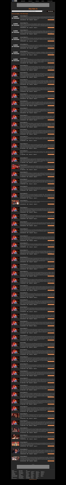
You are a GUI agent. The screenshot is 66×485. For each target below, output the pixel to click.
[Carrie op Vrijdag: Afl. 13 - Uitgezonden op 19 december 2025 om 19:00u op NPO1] (15, 140)
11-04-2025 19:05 (23, 283)
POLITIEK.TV (33, 9)
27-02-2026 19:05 (23, 119)
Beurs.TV (27, 472)
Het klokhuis (13, 473)
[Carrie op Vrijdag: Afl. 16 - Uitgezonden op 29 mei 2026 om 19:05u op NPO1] (15, 26)
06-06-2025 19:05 (23, 232)
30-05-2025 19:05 (23, 240)
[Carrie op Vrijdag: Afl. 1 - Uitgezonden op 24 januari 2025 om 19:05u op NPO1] (15, 353)
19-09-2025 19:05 (23, 212)
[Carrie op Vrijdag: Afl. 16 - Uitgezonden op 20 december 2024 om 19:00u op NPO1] (15, 360)
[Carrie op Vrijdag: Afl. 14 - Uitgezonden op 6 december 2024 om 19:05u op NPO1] (15, 374)
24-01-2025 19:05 (23, 354)
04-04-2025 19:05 (23, 290)
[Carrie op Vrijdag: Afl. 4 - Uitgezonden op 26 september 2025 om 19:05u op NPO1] (15, 204)
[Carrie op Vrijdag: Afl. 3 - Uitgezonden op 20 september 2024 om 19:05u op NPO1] (15, 445)
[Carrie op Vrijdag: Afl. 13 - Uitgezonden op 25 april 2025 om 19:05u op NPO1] (15, 267)
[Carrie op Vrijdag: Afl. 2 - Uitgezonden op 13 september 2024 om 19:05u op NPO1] (15, 452)
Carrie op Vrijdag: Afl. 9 (24, 72)
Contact (43, 1)
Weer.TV (42, 475)
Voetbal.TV (42, 474)
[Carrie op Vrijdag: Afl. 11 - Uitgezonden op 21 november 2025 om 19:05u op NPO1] (15, 154)
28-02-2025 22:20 (23, 318)
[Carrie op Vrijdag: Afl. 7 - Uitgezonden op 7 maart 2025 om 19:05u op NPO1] (15, 310)
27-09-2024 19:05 (23, 439)
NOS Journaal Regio (14, 475)
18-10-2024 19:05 (23, 418)
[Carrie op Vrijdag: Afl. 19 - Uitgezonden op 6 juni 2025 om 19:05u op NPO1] (15, 232)
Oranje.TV (37, 475)
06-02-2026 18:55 (23, 127)
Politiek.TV (37, 476)
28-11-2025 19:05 (23, 148)
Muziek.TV (32, 478)
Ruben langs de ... (21, 472)
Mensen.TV (31, 19)
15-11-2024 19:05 (22, 397)
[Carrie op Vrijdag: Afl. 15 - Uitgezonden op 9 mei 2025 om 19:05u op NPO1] (15, 253)
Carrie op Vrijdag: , (23, 342)
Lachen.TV (32, 475)
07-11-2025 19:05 (23, 169)
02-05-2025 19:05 (23, 261)
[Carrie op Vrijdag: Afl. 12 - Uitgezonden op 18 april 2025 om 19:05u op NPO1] (15, 275)
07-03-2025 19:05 (23, 311)
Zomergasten (21, 475)
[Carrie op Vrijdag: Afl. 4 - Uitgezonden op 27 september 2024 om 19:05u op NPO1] (15, 438)
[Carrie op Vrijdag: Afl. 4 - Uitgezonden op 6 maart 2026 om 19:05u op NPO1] (15, 111)
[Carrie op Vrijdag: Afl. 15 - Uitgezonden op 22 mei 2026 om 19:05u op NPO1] (15, 33)
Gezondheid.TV (28, 477)
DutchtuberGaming (14, 476)
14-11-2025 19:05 (22, 162)
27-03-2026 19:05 (23, 91)
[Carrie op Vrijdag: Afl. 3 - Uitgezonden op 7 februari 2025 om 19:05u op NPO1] (15, 339)
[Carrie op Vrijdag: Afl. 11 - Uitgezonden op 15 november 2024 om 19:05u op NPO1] (15, 396)
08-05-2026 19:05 (23, 48)
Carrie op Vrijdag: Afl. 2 (23, 122)
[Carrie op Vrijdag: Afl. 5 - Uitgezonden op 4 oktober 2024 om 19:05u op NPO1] (15, 431)
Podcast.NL (37, 1)
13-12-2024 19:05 (23, 368)
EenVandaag (13, 474)
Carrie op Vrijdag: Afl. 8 (24, 79)
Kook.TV (32, 474)
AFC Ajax (13, 472)
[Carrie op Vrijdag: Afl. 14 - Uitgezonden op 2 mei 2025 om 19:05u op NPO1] (15, 260)
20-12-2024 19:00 (23, 361)
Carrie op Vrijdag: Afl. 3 (24, 115)
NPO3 (27, 169)
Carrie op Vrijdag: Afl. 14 (24, 37)
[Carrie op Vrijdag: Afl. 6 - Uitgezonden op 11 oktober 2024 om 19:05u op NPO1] (15, 424)
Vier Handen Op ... (21, 473)
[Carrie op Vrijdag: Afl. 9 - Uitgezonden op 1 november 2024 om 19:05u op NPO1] (15, 403)
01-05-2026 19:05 (23, 54)
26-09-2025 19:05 (23, 204)
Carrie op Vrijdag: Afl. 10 (24, 65)
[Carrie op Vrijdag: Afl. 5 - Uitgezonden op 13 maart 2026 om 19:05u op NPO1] (15, 104)
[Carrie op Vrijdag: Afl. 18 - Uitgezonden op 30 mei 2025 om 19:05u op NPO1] (15, 239)
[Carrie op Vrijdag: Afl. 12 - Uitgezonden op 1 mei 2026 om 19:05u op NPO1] (15, 54)
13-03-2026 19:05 (23, 105)
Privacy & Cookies (49, 1)
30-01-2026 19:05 (23, 134)
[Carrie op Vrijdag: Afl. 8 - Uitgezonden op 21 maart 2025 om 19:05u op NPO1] (15, 303)
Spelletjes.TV (42, 472)
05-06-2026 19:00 (23, 19)
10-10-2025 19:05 (23, 190)
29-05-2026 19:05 (23, 27)
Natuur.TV (37, 471)
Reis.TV (37, 477)
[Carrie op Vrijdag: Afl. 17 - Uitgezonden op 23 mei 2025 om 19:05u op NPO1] (15, 246)
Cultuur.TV (27, 473)
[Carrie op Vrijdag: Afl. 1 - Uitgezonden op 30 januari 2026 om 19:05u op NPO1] (15, 133)
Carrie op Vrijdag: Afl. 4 (24, 108)
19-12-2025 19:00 (23, 140)
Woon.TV (42, 476)
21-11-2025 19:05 (22, 154)
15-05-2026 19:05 (23, 41)
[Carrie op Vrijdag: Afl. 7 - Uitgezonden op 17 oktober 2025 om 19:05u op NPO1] (15, 182)
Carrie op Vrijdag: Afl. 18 (24, 235)
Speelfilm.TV (42, 471)
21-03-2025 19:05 (23, 304)
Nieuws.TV (35, 19)
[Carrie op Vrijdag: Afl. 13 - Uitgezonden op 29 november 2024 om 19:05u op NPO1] (15, 381)
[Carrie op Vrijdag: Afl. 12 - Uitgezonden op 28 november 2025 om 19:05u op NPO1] (15, 147)
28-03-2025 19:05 (23, 297)
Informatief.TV (28, 478)
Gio (12, 477)
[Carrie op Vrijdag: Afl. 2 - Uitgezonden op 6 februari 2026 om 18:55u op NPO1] (15, 126)
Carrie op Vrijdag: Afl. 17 (24, 15)
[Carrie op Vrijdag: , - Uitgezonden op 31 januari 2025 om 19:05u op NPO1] (15, 346)
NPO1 (27, 19)
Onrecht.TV (37, 474)
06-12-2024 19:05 (23, 375)
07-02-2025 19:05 (23, 340)
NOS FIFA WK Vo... (21, 477)
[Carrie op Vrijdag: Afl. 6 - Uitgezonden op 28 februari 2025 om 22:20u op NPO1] (15, 317)
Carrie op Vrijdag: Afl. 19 (24, 228)
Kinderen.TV (32, 473)
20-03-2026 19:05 (23, 98)
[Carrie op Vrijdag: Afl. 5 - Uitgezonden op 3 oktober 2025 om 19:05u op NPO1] (15, 197)
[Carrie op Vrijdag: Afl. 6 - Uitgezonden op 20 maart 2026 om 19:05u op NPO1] (15, 97)
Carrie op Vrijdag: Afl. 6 (24, 93)
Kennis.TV (32, 472)
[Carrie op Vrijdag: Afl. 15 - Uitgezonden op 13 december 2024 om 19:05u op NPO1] (15, 367)
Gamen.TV (27, 475)
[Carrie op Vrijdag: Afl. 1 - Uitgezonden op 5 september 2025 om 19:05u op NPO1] (15, 225)
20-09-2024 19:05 (23, 446)
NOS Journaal (21, 471)
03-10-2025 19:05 (23, 198)
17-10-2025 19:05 (23, 183)
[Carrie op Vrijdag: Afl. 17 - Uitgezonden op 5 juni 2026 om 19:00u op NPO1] (15, 19)
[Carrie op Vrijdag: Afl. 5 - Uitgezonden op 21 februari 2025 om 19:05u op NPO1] (15, 324)
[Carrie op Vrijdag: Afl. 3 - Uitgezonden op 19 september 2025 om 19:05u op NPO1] (15, 211)
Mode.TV (32, 477)
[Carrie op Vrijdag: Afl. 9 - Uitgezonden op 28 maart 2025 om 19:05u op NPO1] (15, 296)
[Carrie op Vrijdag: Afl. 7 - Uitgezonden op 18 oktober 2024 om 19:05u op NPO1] (15, 417)
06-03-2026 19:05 (23, 112)
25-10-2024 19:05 (23, 411)
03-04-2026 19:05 (23, 84)
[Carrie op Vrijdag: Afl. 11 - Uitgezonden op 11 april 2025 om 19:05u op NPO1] (15, 282)
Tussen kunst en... (21, 478)
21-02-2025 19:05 (23, 325)
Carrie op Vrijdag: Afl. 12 (24, 51)
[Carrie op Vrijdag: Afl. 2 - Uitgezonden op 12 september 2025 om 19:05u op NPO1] (15, 218)
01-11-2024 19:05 (22, 404)
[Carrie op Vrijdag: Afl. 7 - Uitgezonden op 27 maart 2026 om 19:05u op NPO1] (15, 90)
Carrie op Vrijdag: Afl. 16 (24, 356)
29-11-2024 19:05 (23, 382)
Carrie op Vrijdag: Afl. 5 (24, 101)
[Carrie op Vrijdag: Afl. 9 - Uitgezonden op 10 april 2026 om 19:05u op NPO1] (15, 76)
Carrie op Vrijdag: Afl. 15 (24, 30)
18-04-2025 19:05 (23, 276)
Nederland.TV (30, 1)
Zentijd (20, 474)
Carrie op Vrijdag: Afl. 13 (24, 44)
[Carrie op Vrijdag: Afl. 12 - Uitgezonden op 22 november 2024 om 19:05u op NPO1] (15, 388)
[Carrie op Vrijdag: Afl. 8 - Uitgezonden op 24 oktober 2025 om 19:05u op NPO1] (15, 175)
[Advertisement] (33, 5)
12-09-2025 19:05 (23, 218)
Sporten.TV (42, 473)
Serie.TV (37, 478)
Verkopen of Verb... (14, 471)
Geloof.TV (27, 476)
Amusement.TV (28, 471)
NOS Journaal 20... (21, 476)
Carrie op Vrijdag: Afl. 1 (23, 129)
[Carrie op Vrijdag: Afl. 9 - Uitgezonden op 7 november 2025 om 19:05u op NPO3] (15, 168)
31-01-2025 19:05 (23, 347)
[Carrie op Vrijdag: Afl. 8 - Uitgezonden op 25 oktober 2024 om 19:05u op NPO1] (15, 410)
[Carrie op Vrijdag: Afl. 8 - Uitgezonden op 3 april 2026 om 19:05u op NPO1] (15, 83)
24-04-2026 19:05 (23, 63)
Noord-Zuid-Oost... (14, 478)
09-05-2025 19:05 (23, 254)
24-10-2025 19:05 (23, 176)
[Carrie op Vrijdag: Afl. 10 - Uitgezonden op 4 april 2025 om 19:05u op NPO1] (15, 289)
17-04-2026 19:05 (23, 70)
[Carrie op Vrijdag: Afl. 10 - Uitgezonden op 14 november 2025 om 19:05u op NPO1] (15, 161)
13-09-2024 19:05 (23, 453)
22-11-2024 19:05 (23, 389)
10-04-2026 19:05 (23, 77)
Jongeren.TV (32, 471)
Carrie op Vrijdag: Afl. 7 (23, 86)
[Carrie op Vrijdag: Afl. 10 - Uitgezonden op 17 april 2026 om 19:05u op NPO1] (15, 69)
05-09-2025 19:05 (23, 225)
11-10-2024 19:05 (22, 425)
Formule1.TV (27, 474)
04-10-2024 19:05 (23, 432)
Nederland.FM (23, 1)
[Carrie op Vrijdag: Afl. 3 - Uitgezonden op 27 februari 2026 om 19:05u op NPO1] (15, 118)
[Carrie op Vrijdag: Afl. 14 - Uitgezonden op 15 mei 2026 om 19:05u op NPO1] (15, 40)
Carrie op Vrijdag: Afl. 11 (24, 58)
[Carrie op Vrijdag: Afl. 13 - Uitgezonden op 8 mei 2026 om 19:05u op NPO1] (15, 47)
